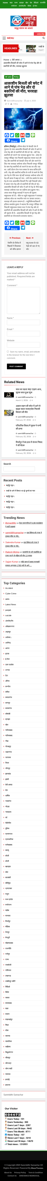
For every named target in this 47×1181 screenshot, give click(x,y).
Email (10, 329)
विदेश (29, 6)
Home (5, 3)
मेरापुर (7, 932)
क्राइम (21, 3)
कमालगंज (8, 697)
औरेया (7, 681)
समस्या (7, 1036)
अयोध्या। (8, 637)
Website (10, 340)
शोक (6, 1030)
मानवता (7, 916)
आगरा (7, 648)
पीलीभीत (8, 823)
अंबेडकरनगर (9, 626)
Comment (12, 285)
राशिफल (8, 970)
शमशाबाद (8, 1003)
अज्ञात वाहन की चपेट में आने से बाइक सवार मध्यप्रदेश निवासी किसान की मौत (28, 409)
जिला (7, 763)
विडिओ (36, 3)
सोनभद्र (8, 1063)
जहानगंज (8, 752)
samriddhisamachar (14, 100)
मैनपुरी (7, 937)
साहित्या (7, 1047)
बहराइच (8, 866)
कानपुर (7, 703)
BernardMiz (10, 523)
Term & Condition (35, 1173)
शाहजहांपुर (9, 1019)
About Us (8, 1173)
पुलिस (7, 828)
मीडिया (7, 926)
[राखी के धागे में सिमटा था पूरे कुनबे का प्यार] (29, 50)
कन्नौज (7, 686)
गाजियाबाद (8, 730)
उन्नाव (7, 670)
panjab (8, 610)
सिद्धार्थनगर (9, 1052)
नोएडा (7, 806)
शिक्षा (7, 1025)
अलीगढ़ (8, 643)
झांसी (7, 779)
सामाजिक (8, 1041)
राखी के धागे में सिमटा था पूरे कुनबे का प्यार (20, 491)
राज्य (15, 3)
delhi (7, 599)
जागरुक (8, 757)
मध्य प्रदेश (9, 899)
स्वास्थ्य (7, 1074)
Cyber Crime (10, 593)
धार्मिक (7, 795)
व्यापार (7, 997)
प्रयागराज (8, 834)
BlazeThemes (37, 1168)
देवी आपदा (8, 77)
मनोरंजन (14, 6)
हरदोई (7, 1079)
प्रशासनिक (9, 839)
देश (31, 3)
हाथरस (7, 1085)
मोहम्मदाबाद (9, 943)
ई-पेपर (35, 6)
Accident (9, 588)
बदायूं (7, 850)
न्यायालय (8, 812)
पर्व (6, 817)
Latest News (10, 604)
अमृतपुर (8, 632)
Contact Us (12, 1176)
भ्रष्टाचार (8, 888)
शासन (7, 1014)
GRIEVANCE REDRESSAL (29, 1176)
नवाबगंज (8, 801)
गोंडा (6, 741)
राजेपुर (7, 954)
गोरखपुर (8, 746)
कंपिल (7, 692)
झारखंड (8, 774)
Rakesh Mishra (12, 552)
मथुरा (7, 894)
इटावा (7, 654)
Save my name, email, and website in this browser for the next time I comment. (23, 355)
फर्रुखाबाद (8, 845)
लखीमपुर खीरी (10, 981)
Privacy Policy (20, 1173)
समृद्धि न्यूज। (10, 485)
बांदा (6, 872)
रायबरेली (8, 965)
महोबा (7, 910)
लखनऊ (8, 976)
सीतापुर (7, 1057)
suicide (8, 615)
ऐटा (6, 675)
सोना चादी (8, 1068)
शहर (11, 3)
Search (7, 463)
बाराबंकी (8, 877)
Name (10, 318)
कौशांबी (7, 714)
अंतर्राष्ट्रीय (22, 6)
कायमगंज (8, 708)
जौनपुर (7, 768)
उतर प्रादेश (9, 664)
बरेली (7, 856)
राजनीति (42, 3)
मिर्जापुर (16, 77)
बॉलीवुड (7, 883)
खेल (26, 3)
